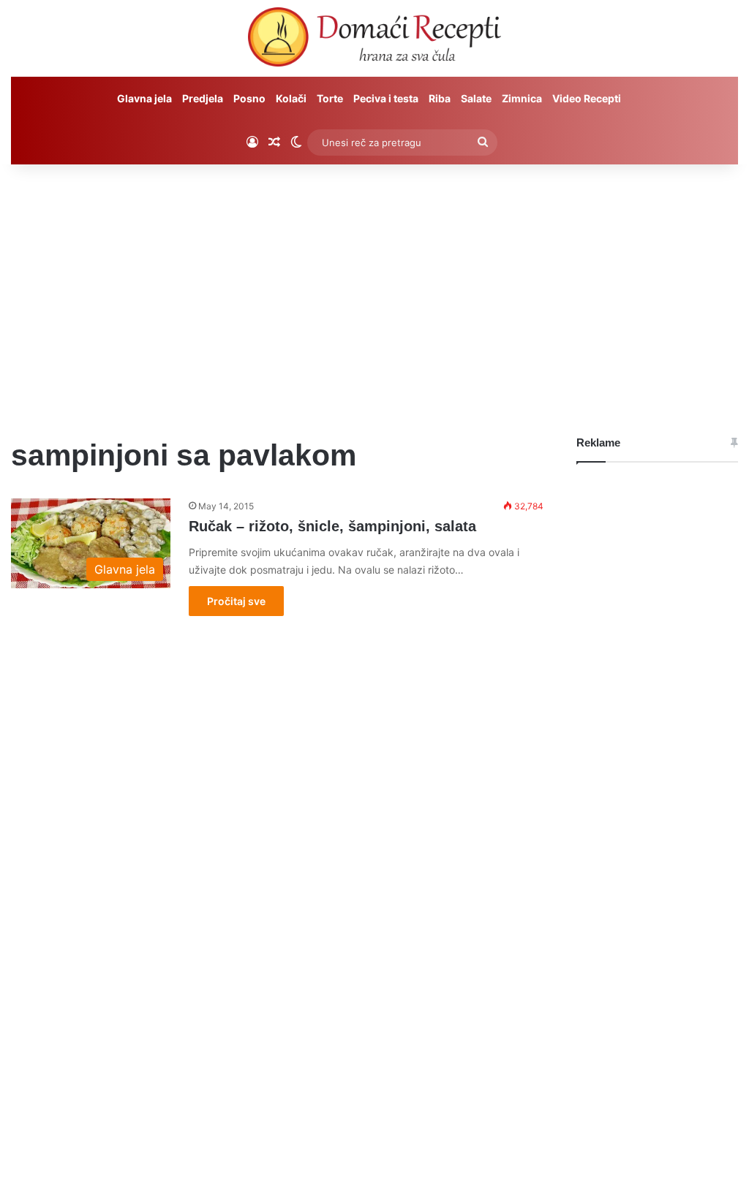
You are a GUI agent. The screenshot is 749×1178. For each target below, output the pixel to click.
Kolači (291, 98)
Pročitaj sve (236, 601)
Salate (476, 98)
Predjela (202, 98)
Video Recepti (586, 98)
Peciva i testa (385, 98)
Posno (249, 98)
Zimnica (522, 98)
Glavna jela (144, 98)
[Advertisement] (374, 288)
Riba (440, 98)
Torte (330, 98)
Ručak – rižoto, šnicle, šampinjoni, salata (332, 526)
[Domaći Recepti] (374, 40)
